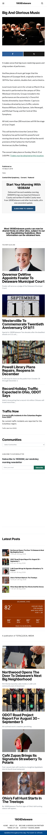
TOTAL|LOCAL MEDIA (25, 636)
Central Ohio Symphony (10, 177)
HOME (5, 825)
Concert (24, 177)
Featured (31, 177)
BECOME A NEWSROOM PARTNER (31, 825)
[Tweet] (34, 54)
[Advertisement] (23, 500)
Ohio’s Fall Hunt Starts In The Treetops (23, 578)
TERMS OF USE (12, 828)
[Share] (12, 54)
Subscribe (39, 467)
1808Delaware (23, 3)
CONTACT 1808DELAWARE (30, 828)
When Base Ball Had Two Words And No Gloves (27, 587)
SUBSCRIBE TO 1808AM (23, 208)
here (38, 235)
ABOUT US (13, 825)
